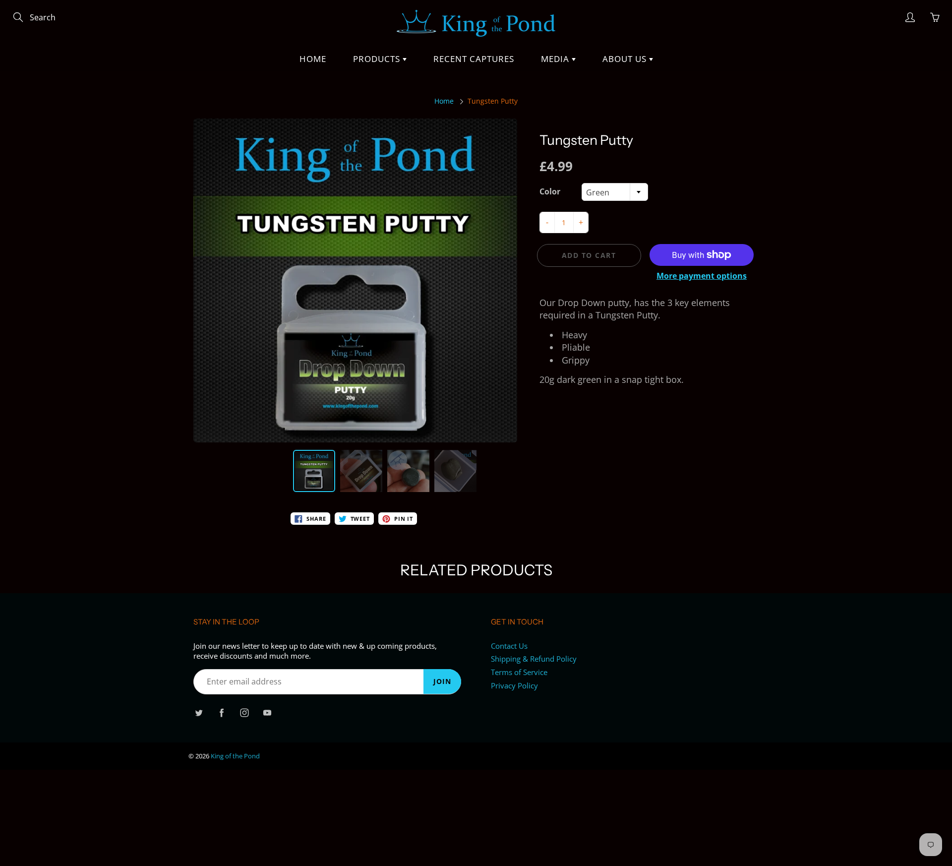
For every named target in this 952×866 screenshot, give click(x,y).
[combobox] (615, 192)
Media (556, 58)
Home (312, 58)
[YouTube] (267, 713)
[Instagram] (244, 713)
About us (625, 58)
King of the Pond (235, 755)
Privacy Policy (514, 685)
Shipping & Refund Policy (534, 659)
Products (378, 58)
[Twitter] (198, 713)
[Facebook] (221, 713)
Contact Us (509, 646)
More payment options (701, 275)
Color (549, 191)
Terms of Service (519, 672)
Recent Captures (473, 58)
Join (442, 681)
